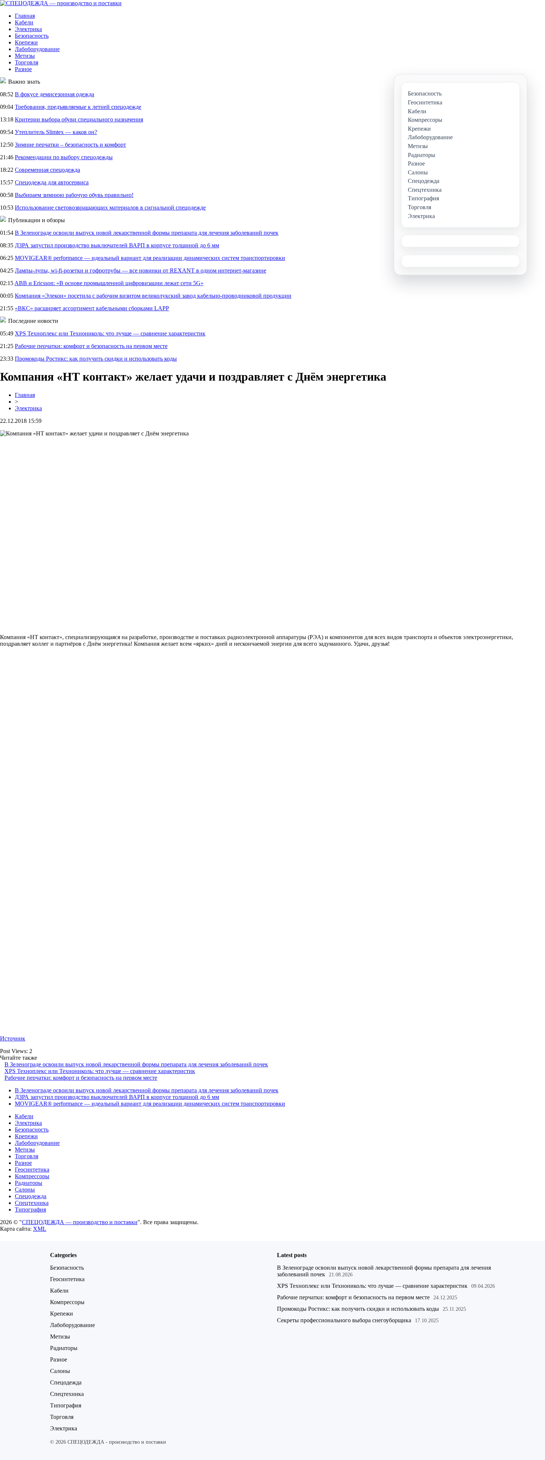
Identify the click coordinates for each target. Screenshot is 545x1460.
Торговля (26, 62)
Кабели (24, 22)
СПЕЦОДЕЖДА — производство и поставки (80, 1222)
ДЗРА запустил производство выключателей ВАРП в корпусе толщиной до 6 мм (117, 245)
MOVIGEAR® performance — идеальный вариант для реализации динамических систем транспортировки (150, 258)
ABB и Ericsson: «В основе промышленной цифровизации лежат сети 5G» (109, 283)
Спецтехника (32, 1203)
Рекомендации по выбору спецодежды (64, 157)
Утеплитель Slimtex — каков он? (56, 132)
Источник (12, 1038)
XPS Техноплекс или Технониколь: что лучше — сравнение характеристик (110, 333)
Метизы (25, 56)
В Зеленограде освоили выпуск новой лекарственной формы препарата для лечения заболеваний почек (146, 233)
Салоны (25, 1189)
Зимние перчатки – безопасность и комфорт (70, 144)
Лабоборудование (37, 49)
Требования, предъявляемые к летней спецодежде (78, 107)
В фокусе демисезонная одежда (54, 94)
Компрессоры (32, 1176)
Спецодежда (30, 1196)
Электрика (28, 29)
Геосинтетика (32, 1169)
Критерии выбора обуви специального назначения (79, 119)
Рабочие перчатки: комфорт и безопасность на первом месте (91, 346)
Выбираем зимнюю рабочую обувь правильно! (74, 195)
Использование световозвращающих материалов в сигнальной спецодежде (110, 207)
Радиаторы (28, 1183)
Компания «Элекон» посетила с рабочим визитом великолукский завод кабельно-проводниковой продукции (153, 296)
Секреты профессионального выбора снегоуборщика (344, 1320)
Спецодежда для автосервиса (52, 182)
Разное (23, 69)
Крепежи (26, 42)
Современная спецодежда (47, 170)
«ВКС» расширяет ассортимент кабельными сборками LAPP (92, 308)
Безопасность (32, 36)
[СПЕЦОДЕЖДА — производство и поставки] (61, 3)
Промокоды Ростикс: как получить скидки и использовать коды (96, 358)
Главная (25, 16)
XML (39, 1229)
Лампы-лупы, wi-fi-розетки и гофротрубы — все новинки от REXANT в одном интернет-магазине (140, 270)
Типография (30, 1209)
